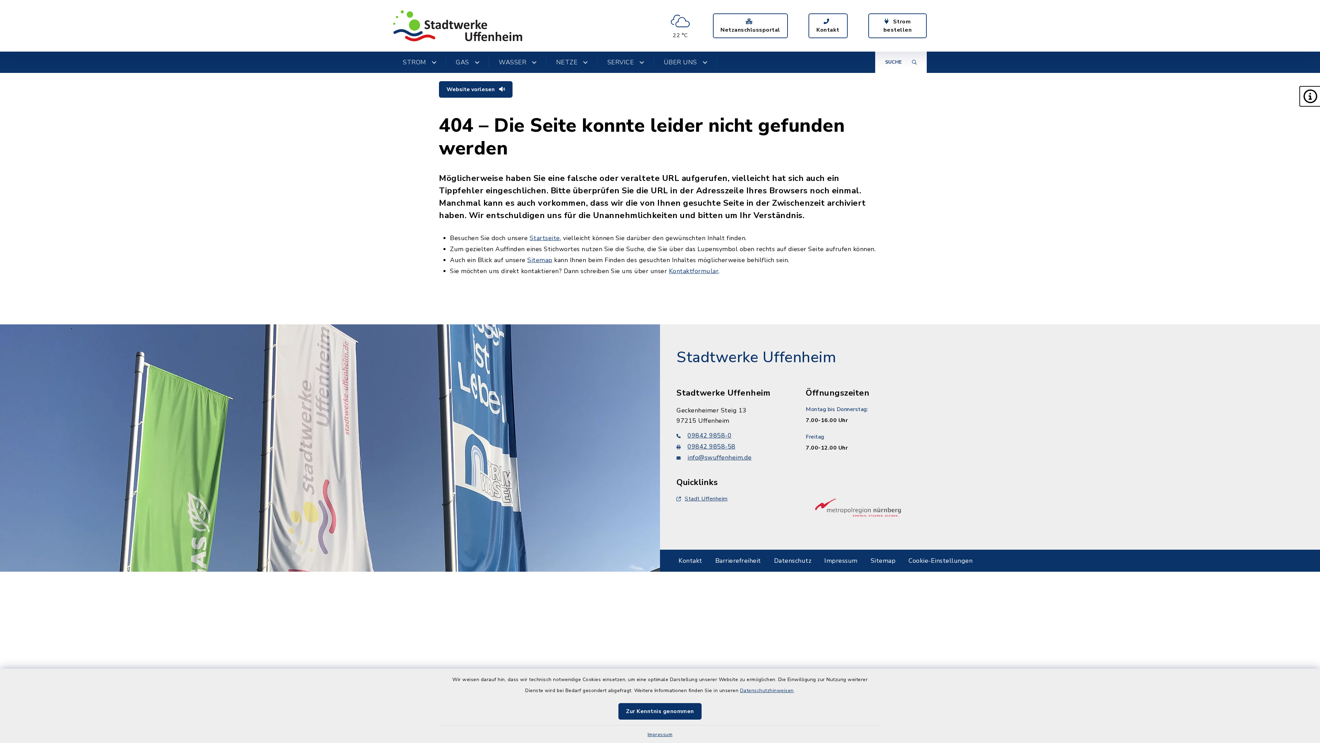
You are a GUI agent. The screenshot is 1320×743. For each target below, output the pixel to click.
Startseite (545, 238)
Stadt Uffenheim (706, 499)
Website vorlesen (471, 89)
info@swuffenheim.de (720, 457)
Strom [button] (414, 62)
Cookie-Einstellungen (940, 561)
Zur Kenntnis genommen (660, 711)
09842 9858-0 (710, 435)
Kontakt (827, 30)
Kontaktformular (694, 271)
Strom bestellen (897, 26)
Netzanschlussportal (750, 30)
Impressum (660, 734)
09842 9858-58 (712, 446)
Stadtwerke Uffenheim (756, 357)
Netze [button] (567, 62)
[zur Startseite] (457, 25)
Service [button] (620, 62)
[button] (1309, 96)
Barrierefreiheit (738, 561)
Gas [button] (462, 62)
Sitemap (539, 260)
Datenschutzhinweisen (767, 690)
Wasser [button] (512, 62)
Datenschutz (793, 561)
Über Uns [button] (680, 62)
